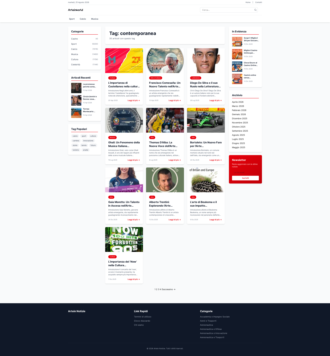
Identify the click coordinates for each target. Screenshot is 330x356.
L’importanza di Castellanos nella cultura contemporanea (123, 86)
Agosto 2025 (238, 135)
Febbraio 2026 (239, 110)
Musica (94, 19)
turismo (76, 150)
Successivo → (168, 289)
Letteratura (196, 78)
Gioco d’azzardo (142, 320)
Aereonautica (206, 325)
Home (248, 2)
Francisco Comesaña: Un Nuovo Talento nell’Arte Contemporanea (164, 86)
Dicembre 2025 (239, 118)
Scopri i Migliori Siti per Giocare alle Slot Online (251, 40)
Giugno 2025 (238, 143)
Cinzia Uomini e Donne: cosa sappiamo (90, 99)
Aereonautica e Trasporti (212, 337)
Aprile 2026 (238, 102)
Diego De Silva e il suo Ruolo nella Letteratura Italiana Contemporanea (205, 86)
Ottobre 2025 (238, 126)
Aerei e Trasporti (208, 320)
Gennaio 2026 (239, 114)
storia (75, 145)
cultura (93, 136)
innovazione (88, 140)
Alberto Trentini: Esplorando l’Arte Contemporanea (160, 206)
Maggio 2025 (238, 147)
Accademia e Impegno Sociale (215, 316)
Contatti (258, 2)
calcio (75, 136)
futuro (93, 145)
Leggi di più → (134, 100)
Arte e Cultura (156, 78)
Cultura (112, 78)
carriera (76, 140)
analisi (85, 150)
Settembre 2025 (240, 131)
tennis (83, 145)
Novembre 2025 (240, 122)
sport (84, 136)
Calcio (83, 19)
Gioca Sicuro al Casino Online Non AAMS (250, 65)
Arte (152, 137)
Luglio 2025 (238, 139)
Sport (72, 19)
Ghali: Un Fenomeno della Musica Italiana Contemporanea (124, 146)
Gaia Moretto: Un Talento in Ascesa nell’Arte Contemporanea (123, 206)
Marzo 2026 (238, 106)
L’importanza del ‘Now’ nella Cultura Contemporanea (122, 265)
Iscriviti (245, 178)
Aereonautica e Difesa (211, 329)
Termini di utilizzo (142, 316)
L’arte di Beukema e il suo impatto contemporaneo (203, 206)
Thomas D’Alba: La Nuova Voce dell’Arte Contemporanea (162, 146)
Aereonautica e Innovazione (213, 333)
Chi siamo (139, 325)
